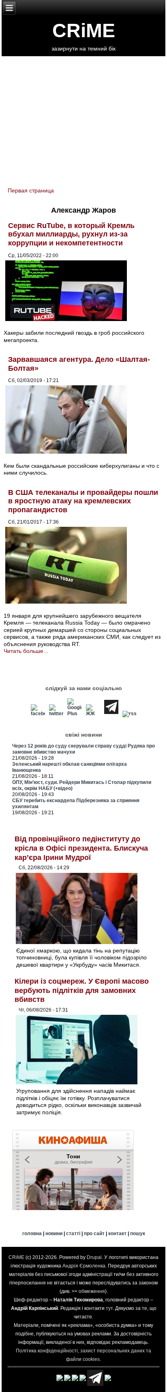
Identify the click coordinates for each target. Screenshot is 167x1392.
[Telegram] (111, 713)
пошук (137, 1233)
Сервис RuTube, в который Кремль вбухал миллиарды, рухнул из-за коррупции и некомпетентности (71, 234)
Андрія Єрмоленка (83, 1266)
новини (53, 1233)
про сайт (94, 1233)
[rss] (129, 713)
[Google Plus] (74, 713)
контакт (117, 1233)
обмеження (92, 1291)
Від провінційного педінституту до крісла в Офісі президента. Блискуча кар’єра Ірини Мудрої (81, 848)
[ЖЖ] (92, 713)
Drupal (94, 1257)
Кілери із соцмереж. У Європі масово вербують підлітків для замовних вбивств (82, 990)
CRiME (83, 30)
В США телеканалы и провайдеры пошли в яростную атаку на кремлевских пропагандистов (83, 501)
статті (73, 1233)
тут (109, 1308)
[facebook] (38, 713)
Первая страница (31, 190)
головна (32, 1233)
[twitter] (56, 713)
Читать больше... (26, 651)
